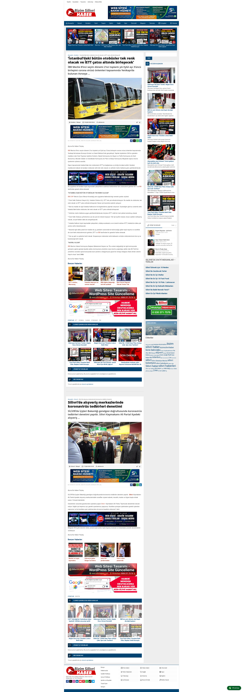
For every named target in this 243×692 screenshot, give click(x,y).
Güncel (76, 399)
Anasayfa (70, 55)
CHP (72, 197)
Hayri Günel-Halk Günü (162, 230)
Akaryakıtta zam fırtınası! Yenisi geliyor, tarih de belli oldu (161, 162)
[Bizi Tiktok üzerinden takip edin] (90, 681)
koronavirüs (165, 357)
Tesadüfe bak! (159, 254)
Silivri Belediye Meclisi (159, 361)
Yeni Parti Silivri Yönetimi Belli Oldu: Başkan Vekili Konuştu (108, 45)
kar (161, 357)
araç (147, 344)
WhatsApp (235, 688)
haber (147, 357)
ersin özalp (163, 355)
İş (166, 371)
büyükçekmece (168, 350)
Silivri (131, 495)
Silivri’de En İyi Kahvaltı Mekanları (159, 286)
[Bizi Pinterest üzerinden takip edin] (83, 681)
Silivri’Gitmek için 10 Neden (157, 267)
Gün (173, 355)
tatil (163, 368)
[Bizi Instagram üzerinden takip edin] (73, 681)
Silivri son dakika (150, 368)
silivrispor (158, 368)
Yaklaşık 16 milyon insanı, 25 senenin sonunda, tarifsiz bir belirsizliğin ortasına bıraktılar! (164, 236)
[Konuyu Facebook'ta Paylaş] (131, 140)
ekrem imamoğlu (154, 355)
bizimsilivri (163, 344)
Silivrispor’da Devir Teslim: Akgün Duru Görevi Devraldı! (161, 85)
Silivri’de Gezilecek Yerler (156, 271)
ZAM (155, 370)
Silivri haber (152, 366)
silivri (149, 360)
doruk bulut (170, 353)
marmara (174, 357)
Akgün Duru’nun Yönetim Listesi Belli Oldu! (160, 136)
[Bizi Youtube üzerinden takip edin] (80, 681)
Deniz (153, 353)
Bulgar (162, 350)
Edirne (148, 355)
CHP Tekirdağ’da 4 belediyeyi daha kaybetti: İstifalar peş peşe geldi (79, 620)
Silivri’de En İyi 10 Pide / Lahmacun (160, 282)
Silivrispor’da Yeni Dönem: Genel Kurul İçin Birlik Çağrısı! (135, 45)
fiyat (169, 355)
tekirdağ (167, 368)
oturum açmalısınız (87, 384)
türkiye (171, 368)
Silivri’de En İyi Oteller (155, 275)
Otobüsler (94, 320)
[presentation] (69, 37)
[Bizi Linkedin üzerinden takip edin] (77, 681)
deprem (159, 352)
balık (152, 344)
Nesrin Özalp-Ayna (161, 240)
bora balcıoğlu (153, 350)
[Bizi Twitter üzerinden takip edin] (70, 681)
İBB (69, 150)
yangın (151, 371)
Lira (170, 357)
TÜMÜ (172, 225)
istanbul (156, 357)
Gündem (76, 55)
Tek (100, 320)
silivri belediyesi (162, 363)
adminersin (101, 122)
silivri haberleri (167, 365)
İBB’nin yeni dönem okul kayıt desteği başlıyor (160, 111)
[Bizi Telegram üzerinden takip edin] (93, 681)
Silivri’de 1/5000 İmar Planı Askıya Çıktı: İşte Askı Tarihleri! (80, 45)
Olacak (87, 320)
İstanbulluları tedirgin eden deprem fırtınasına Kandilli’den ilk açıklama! (162, 45)
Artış (149, 344)
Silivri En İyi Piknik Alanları (156, 293)
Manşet (78, 122)
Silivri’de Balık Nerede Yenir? (157, 290)
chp (174, 350)
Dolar (164, 353)
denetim (77, 596)
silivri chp (171, 363)
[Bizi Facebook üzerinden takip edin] (67, 681)
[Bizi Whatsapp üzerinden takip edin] (86, 681)
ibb (151, 357)
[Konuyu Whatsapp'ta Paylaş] (137, 140)
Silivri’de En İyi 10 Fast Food (157, 278)
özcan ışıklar (162, 371)
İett (76, 320)
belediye (156, 344)
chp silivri (149, 353)
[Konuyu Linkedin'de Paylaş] (140, 140)
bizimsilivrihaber (167, 347)
